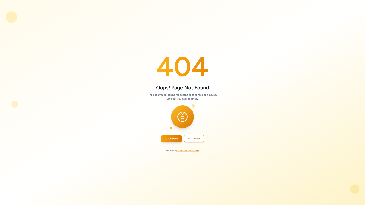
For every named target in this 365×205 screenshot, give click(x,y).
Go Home (173, 138)
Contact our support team (187, 150)
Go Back (196, 138)
